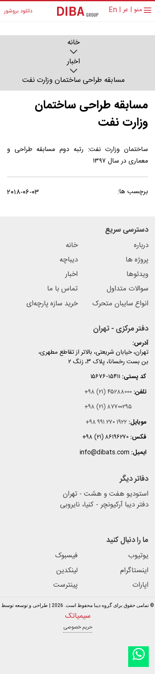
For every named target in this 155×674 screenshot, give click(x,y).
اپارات (140, 585)
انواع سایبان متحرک (120, 303)
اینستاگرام (134, 570)
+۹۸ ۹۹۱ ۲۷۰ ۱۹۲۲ (106, 422)
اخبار (73, 62)
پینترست (65, 585)
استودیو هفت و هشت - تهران (105, 494)
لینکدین (67, 570)
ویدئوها (137, 274)
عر (125, 10)
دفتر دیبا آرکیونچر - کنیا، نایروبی (104, 505)
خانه (73, 43)
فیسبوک (66, 555)
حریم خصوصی (77, 627)
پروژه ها (137, 260)
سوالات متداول (127, 289)
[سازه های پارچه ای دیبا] (77, 11)
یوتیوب (138, 555)
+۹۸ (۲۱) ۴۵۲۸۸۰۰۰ (108, 392)
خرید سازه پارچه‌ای (52, 303)
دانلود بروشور (18, 11)
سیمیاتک (78, 616)
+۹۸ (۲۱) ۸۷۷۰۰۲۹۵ (108, 407)
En (113, 10)
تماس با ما (62, 289)
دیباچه (69, 260)
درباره (141, 245)
